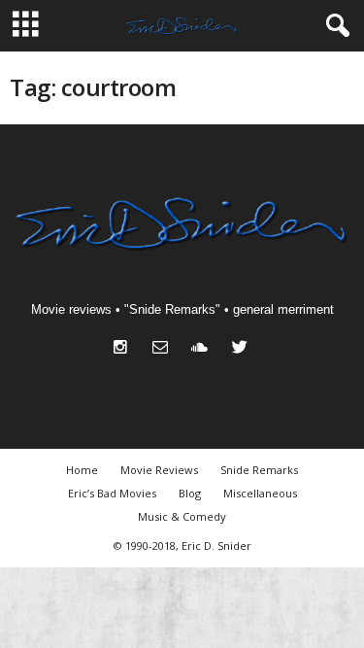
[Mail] (164, 349)
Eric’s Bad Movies (112, 493)
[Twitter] (242, 349)
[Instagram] (125, 349)
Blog (190, 493)
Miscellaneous (260, 493)
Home (82, 469)
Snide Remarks (259, 469)
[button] (334, 26)
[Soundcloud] (204, 349)
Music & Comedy (182, 516)
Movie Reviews (159, 469)
